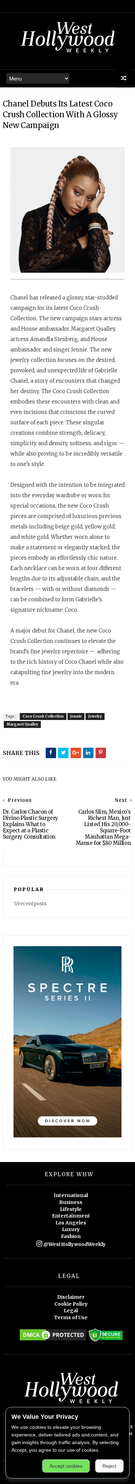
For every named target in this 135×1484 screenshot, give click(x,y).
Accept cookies (66, 1466)
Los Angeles (70, 1223)
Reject (109, 1466)
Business (70, 1202)
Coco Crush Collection (43, 716)
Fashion (71, 1236)
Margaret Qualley (22, 724)
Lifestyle (71, 1209)
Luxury (71, 1229)
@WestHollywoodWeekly (74, 1244)
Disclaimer (70, 1297)
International (71, 1195)
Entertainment (71, 1216)
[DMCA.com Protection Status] (53, 1340)
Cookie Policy (71, 1304)
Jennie (76, 716)
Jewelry (95, 716)
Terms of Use (71, 1317)
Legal (71, 1310)
